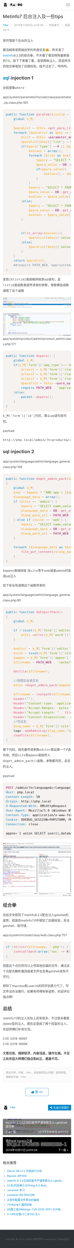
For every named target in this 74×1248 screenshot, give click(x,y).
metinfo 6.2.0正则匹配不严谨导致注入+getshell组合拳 (36, 1180)
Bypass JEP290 (17, 1175)
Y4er (6, 25)
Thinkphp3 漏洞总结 (19, 1204)
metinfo (8, 55)
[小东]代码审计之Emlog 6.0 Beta (26, 1185)
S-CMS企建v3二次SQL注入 (23, 1214)
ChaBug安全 (62, 1239)
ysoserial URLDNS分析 (21, 1194)
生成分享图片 (61, 1107)
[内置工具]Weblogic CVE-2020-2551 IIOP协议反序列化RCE (36, 1209)
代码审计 (54, 25)
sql (6, 78)
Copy (66, 113)
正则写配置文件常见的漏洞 (23, 1199)
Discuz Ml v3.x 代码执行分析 (24, 1170)
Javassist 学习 (16, 1190)
